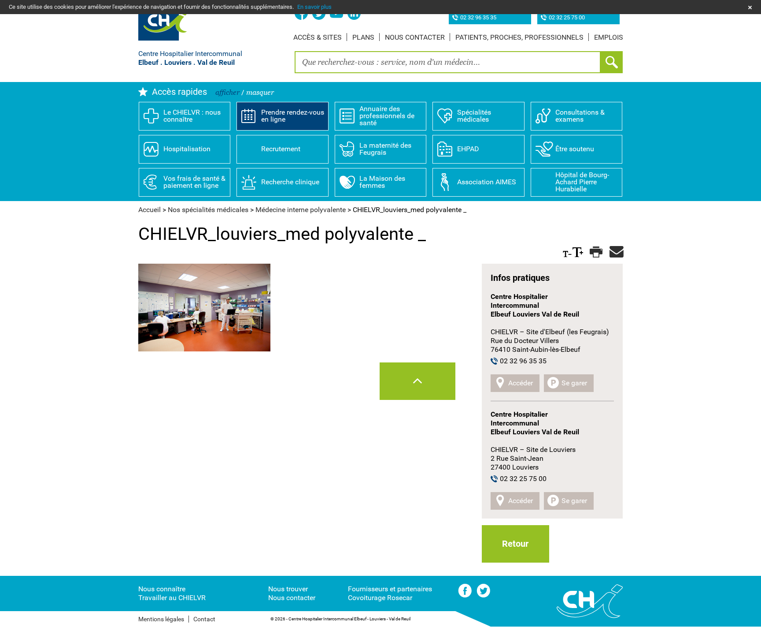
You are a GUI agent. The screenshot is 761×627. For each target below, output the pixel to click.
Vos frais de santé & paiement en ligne (194, 182)
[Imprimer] (595, 252)
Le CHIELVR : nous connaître (192, 115)
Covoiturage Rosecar (380, 597)
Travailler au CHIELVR (172, 597)
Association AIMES (486, 182)
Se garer (574, 383)
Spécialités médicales (474, 115)
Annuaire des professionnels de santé (386, 115)
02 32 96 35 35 (478, 18)
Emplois (608, 37)
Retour (515, 543)
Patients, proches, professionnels (519, 37)
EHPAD (468, 149)
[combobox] (448, 62)
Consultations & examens (580, 115)
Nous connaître (161, 589)
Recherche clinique (290, 182)
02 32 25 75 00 (567, 18)
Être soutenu (574, 149)
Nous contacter (415, 37)
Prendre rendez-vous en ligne (292, 115)
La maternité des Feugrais (385, 149)
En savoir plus (314, 7)
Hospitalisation (187, 149)
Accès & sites (317, 37)
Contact (204, 619)
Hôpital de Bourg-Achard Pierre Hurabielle (582, 182)
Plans (363, 37)
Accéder (520, 383)
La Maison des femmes (382, 182)
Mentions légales (161, 619)
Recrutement (280, 149)
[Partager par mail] (615, 252)
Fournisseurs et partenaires (390, 589)
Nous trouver (288, 589)
